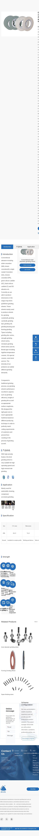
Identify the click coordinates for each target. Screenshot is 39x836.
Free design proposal (28, 738)
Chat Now (32, 789)
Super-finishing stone (7, 694)
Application (31, 247)
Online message (27, 265)
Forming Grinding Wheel (8, 670)
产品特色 (19, 247)
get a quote (27, 269)
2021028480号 (23, 828)
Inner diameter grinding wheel (9, 647)
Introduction (7, 247)
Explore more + (6, 768)
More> (36, 621)
